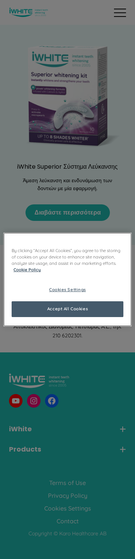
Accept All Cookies (67, 308)
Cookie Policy (27, 269)
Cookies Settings (67, 289)
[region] (67, 279)
